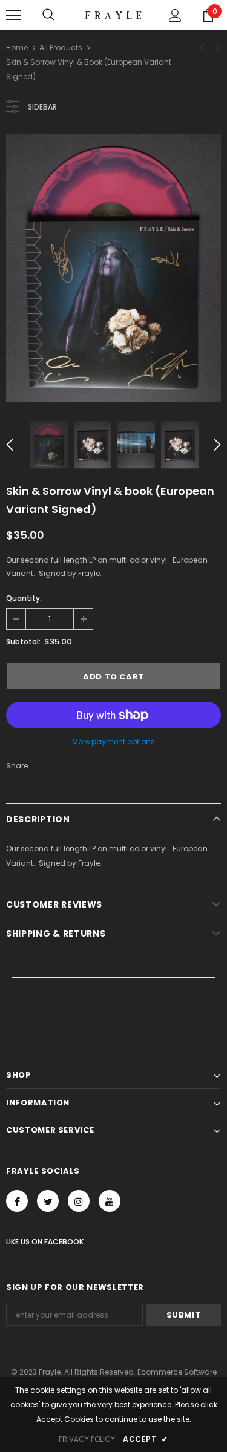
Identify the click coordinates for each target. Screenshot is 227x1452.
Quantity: (24, 598)
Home (17, 47)
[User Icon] (175, 15)
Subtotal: (23, 641)
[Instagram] (79, 1201)
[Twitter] (48, 1201)
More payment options (113, 741)
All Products (60, 47)
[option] (113, 268)
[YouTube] (109, 1201)
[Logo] (113, 14)
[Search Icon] (48, 15)
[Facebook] (17, 1201)
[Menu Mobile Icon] (13, 15)
